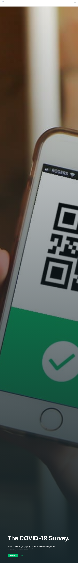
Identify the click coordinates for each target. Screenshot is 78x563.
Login (22, 555)
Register (12, 555)
